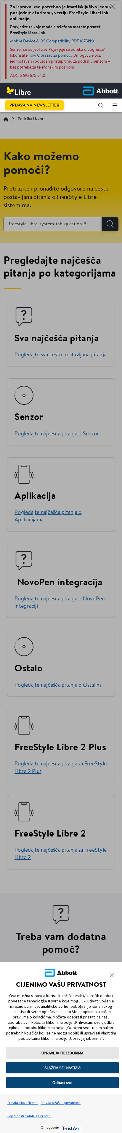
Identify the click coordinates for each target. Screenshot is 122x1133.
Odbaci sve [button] (62, 1082)
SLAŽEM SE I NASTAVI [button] (62, 1067)
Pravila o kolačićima (22, 1102)
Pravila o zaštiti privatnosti (61, 1102)
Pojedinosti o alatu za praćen (29, 1116)
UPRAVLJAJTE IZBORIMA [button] (62, 1053)
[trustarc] (71, 1128)
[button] (100, 105)
